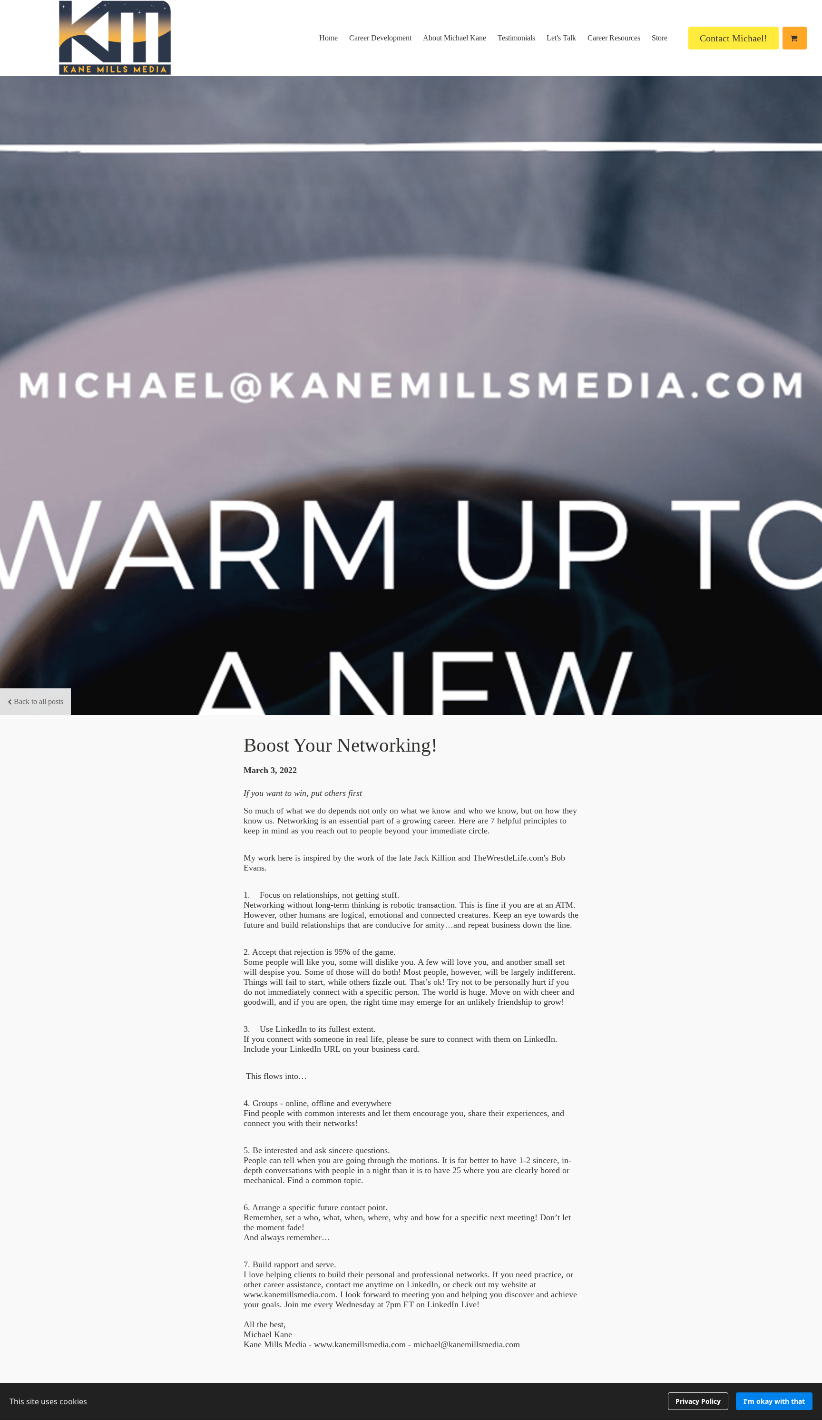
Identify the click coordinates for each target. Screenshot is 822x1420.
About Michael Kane (454, 38)
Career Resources (613, 38)
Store (659, 38)
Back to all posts (38, 701)
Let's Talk (561, 38)
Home (328, 38)
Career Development (380, 38)
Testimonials (516, 38)
